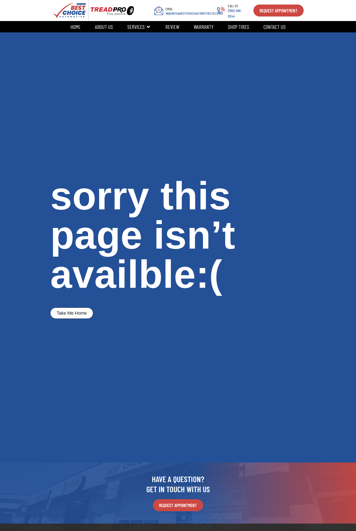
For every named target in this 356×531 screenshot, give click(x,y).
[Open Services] (148, 27)
